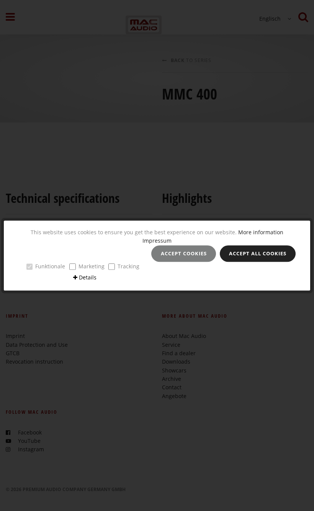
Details (87, 277)
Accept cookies (184, 253)
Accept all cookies (257, 253)
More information (260, 232)
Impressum (157, 240)
